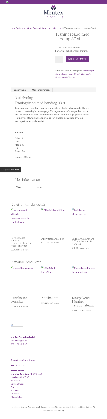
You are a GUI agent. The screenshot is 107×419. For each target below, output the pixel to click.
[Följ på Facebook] (13, 354)
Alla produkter (24, 28)
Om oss (14, 387)
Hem (13, 28)
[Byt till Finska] (10, 2)
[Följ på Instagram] (19, 354)
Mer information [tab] (41, 89)
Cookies (15, 393)
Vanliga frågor (17, 384)
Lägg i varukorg (77, 58)
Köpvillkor (16, 380)
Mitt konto (16, 390)
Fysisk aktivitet (40, 28)
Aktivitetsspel (56, 28)
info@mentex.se (27, 360)
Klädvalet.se (17, 397)
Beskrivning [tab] (19, 89)
